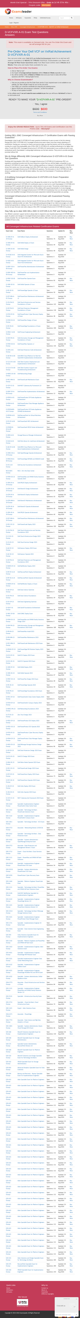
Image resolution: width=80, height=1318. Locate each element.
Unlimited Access (45, 18)
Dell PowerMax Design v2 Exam (27, 320)
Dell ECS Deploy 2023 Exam (26, 655)
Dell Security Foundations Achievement (29, 465)
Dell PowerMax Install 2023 (26, 631)
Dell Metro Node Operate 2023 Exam (29, 762)
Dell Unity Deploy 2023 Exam (26, 786)
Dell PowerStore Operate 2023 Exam (29, 780)
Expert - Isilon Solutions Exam (27, 1008)
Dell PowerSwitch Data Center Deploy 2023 (31, 697)
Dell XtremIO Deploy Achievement (28, 494)
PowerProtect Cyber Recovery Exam (28, 875)
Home (11, 18)
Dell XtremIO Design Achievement (28, 488)
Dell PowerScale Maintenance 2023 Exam (30, 643)
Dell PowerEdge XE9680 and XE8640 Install (31, 459)
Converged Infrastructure (27, 27)
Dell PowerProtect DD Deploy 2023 (28, 720)
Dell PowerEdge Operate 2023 (27, 685)
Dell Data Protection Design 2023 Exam (30, 750)
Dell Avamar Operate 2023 (26, 554)
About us (44, 1290)
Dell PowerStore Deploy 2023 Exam (28, 774)
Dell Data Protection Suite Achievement (30, 350)
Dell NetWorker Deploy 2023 (26, 566)
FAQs (35, 18)
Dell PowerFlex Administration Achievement (31, 266)
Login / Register (14, 23)
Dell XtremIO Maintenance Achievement (30, 500)
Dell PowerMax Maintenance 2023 (28, 637)
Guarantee (28, 18)
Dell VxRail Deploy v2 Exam (26, 243)
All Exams (19, 18)
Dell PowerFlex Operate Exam (27, 278)
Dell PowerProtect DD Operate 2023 (29, 726)
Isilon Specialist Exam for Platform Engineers (31, 1079)
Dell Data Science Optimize (26, 590)
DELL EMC (14, 27)
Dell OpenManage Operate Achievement (30, 453)
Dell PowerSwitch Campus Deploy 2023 (30, 703)
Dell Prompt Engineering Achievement (29, 332)
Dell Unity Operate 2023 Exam (27, 792)
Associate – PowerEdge (25, 1014)
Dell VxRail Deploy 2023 (25, 667)
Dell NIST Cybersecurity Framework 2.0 (29, 385)
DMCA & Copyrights (47, 1294)
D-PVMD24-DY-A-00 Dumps (10, 429)
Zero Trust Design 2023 (25, 715)
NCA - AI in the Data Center (26, 471)
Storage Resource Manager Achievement (30, 435)
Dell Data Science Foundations (27, 596)
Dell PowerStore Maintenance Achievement (31, 518)
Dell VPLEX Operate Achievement (28, 512)
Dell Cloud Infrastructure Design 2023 (29, 536)
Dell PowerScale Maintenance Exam (28, 379)
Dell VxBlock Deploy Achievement (28, 237)
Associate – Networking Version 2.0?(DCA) (30, 828)
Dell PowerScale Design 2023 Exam (28, 768)
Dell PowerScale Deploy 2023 (26, 524)
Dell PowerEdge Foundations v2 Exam (29, 326)
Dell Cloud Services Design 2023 (27, 542)
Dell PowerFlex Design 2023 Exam (28, 679)
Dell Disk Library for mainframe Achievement (31, 441)
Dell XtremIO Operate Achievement (28, 506)
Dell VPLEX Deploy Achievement (27, 483)
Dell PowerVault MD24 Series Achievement (31, 427)
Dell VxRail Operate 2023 (25, 673)
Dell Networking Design (25, 373)
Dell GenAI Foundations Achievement (29, 607)
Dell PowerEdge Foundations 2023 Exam (30, 691)
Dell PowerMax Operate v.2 (26, 344)
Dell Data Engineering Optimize (27, 601)
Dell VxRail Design (23, 249)
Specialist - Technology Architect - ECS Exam (31, 822)
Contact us (44, 1288)
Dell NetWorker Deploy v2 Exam (27, 584)
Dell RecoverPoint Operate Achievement (30, 578)
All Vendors (9, 1290)
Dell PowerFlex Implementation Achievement (31, 391)
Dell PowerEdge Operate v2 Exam (28, 290)
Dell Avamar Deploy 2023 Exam (27, 548)
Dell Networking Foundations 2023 (28, 709)
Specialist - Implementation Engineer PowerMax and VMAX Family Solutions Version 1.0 (29, 990)
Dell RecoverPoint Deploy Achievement (29, 572)
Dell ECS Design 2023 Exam (26, 756)
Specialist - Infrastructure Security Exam (30, 996)
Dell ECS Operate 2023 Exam (26, 661)
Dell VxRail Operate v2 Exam (26, 284)
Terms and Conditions (40, 112)
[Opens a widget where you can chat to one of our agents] (66, 1306)
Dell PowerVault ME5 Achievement (28, 421)
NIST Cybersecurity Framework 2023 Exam (31, 798)
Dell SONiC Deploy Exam (25, 613)
